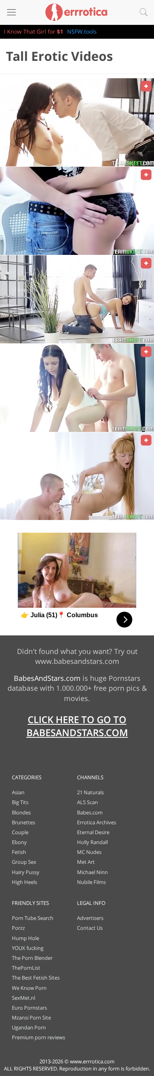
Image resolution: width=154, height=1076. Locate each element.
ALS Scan (87, 802)
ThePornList (26, 967)
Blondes (21, 812)
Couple (20, 832)
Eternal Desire (93, 832)
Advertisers (90, 917)
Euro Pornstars (29, 1007)
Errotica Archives (96, 822)
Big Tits (20, 802)
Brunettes (23, 822)
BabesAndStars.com (47, 678)
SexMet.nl (23, 997)
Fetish (19, 852)
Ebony (19, 842)
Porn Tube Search (32, 917)
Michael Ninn (92, 872)
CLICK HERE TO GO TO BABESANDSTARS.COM (77, 726)
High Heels (24, 882)
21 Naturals (90, 792)
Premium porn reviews (38, 1037)
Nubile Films (91, 882)
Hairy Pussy (25, 872)
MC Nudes (89, 852)
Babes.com (90, 812)
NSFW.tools (82, 31)
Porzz (18, 927)
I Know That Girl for (33, 31)
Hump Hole (25, 938)
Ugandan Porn (29, 1027)
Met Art (86, 861)
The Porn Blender (32, 957)
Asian (18, 792)
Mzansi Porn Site (31, 1017)
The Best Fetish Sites (36, 977)
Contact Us (90, 927)
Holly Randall (92, 842)
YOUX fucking (27, 948)
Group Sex (24, 861)
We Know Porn (29, 987)
